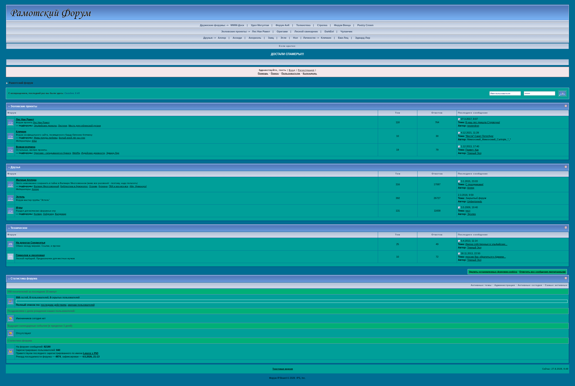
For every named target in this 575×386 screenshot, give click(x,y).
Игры (19, 207)
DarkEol (329, 31)
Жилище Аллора (26, 179)
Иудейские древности (93, 153)
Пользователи (290, 73)
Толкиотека (303, 25)
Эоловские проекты (24, 106)
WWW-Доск (237, 25)
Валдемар (60, 214)
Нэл (295, 37)
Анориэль (255, 37)
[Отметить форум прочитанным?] (10, 244)
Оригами (282, 31)
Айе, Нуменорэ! (138, 186)
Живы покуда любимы (46, 137)
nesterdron (473, 125)
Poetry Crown (365, 25)
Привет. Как (472, 149)
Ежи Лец (343, 37)
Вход (292, 70)
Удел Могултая (260, 25)
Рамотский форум (21, 83)
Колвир (38, 214)
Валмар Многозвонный (46, 186)
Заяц (271, 37)
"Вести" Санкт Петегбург (479, 136)
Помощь (263, 73)
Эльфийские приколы (45, 125)
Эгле (283, 37)
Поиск (275, 73)
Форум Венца (342, 25)
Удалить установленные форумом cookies (493, 271)
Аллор (222, 37)
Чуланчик (346, 31)
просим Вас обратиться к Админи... (485, 256)
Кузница (103, 186)
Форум (273, 378)
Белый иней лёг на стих (72, 137)
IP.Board (282, 378)
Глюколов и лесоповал (30, 255)
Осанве (93, 186)
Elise (34, 141)
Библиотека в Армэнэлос (74, 186)
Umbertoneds (474, 201)
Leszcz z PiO (90, 353)
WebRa (76, 153)
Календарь (310, 73)
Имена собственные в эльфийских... (486, 244)
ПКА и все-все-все (118, 186)
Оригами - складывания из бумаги (52, 153)
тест (467, 210)
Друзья (15, 167)
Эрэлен (471, 214)
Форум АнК (283, 25)
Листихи (62, 125)
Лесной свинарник (306, 31)
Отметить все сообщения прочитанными (542, 271)
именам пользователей (81, 304)
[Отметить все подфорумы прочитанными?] (10, 122)
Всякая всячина (25, 146)
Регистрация (306, 70)
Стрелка (322, 25)
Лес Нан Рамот (261, 31)
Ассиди (237, 37)
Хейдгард (48, 214)
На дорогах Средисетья (30, 242)
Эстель (20, 196)
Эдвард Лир (362, 37)
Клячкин (326, 37)
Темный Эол (474, 153)
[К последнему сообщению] (459, 119)
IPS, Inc (300, 378)
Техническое (19, 228)
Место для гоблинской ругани (85, 125)
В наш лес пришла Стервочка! (482, 122)
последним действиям (53, 304)
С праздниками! (474, 184)
